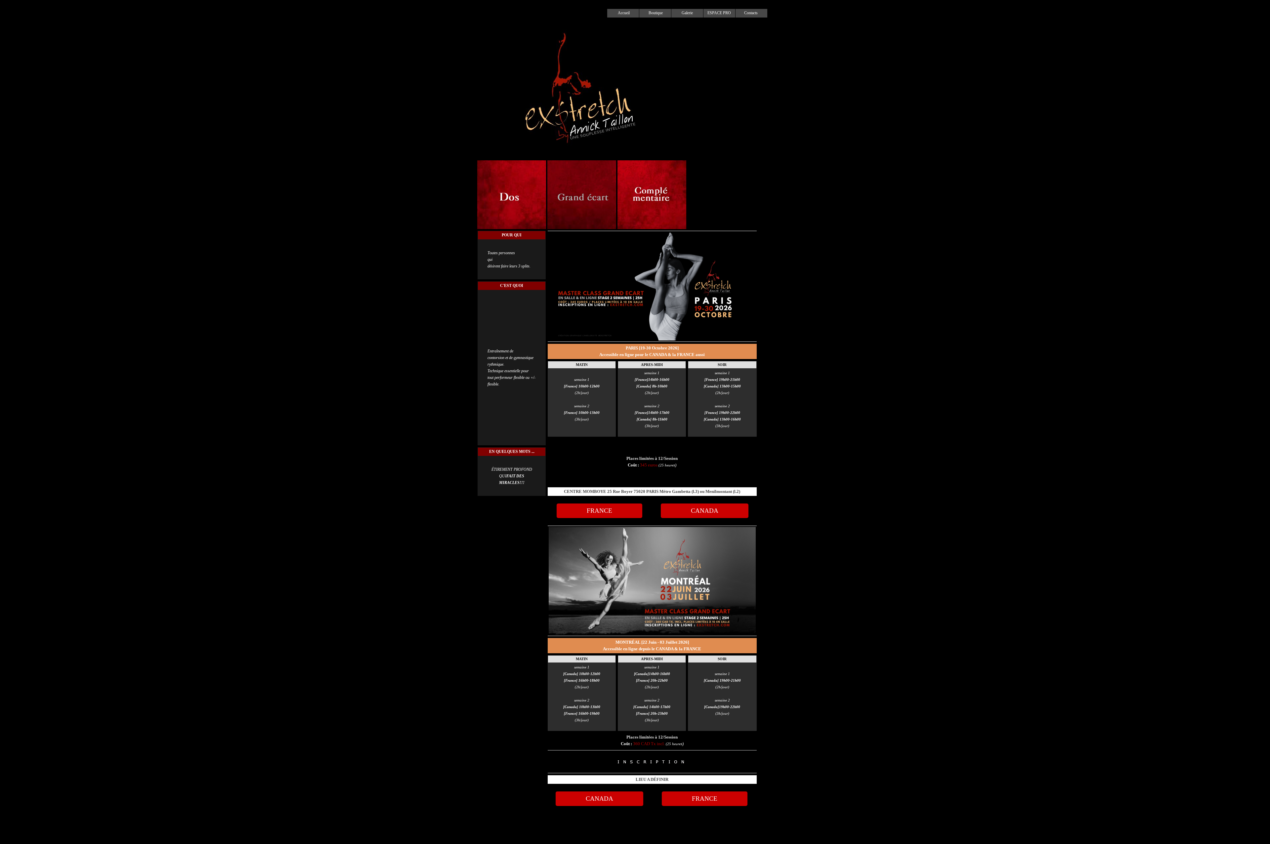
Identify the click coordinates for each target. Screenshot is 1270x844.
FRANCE (599, 510)
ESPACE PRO (719, 13)
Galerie (687, 13)
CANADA (704, 510)
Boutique (656, 13)
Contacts (751, 13)
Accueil (624, 13)
